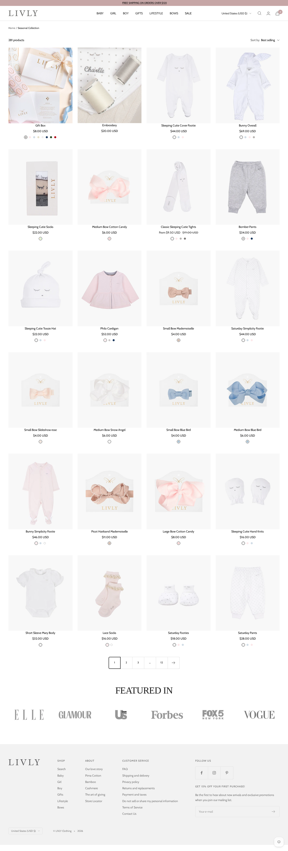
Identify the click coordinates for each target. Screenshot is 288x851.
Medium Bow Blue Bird (247, 430)
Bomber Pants (247, 227)
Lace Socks (109, 633)
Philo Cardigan (109, 328)
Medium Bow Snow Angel (109, 430)
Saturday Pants (247, 633)
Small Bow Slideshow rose (40, 430)
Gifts (139, 13)
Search (61, 769)
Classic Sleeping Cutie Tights (178, 227)
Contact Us (129, 814)
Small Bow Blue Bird (178, 430)
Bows (174, 13)
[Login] (268, 13)
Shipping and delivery (135, 775)
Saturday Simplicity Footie (247, 328)
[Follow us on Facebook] (201, 772)
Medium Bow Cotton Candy (109, 227)
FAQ (125, 769)
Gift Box (40, 125)
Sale (188, 13)
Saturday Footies (178, 633)
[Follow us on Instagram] (214, 772)
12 (161, 662)
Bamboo (90, 782)
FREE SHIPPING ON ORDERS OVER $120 (144, 2)
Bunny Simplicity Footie (40, 531)
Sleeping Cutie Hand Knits (247, 531)
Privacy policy (130, 782)
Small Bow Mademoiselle (178, 328)
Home (11, 28)
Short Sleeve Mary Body (40, 633)
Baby (100, 13)
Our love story (94, 769)
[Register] (273, 811)
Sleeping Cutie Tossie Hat (40, 328)
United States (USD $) (234, 13)
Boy (126, 13)
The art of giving (95, 794)
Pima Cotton (93, 775)
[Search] (259, 13)
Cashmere (91, 788)
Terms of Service (132, 807)
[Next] (173, 663)
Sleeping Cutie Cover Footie (178, 125)
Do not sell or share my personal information (150, 801)
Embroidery (109, 125)
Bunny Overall (247, 125)
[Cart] (277, 13)
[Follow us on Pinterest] (227, 772)
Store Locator (93, 801)
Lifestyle (156, 13)
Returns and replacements (138, 788)
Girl (113, 13)
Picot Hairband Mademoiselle (109, 531)
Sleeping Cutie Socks (40, 227)
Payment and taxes (134, 794)
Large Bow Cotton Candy (178, 531)
